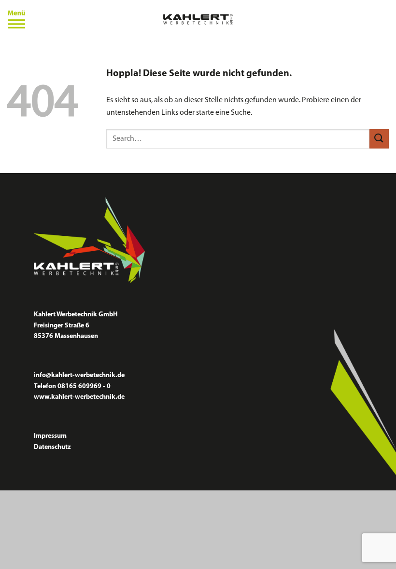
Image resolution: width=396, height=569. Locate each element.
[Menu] (16, 19)
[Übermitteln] (379, 138)
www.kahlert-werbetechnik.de (79, 397)
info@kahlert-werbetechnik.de (79, 375)
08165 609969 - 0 (84, 386)
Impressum (50, 436)
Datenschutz (52, 447)
